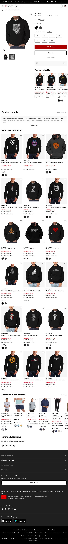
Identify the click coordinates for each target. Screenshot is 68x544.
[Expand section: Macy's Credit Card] (34, 460)
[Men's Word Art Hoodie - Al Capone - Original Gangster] (56, 319)
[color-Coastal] (18, 425)
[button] (6, 10)
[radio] (59, 100)
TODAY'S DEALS (7, 1)
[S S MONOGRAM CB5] (7, 405)
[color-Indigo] (56, 431)
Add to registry (50, 57)
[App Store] (6, 521)
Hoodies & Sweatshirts (15, 10)
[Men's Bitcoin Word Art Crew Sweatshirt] (11, 364)
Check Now (21, 498)
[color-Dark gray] (47, 172)
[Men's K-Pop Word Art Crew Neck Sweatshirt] (11, 191)
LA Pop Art (38, 13)
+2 (61, 431)
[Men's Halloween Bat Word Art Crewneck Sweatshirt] (56, 364)
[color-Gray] (50, 259)
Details (42, 19)
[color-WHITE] (3, 429)
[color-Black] (59, 100)
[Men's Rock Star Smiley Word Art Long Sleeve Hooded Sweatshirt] (63, 79)
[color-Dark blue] (41, 429)
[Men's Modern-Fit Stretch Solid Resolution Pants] (57, 405)
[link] (40, 92)
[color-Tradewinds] (28, 427)
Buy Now (50, 52)
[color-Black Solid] (53, 431)
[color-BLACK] (6, 429)
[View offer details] (51, 63)
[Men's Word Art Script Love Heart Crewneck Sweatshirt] (11, 146)
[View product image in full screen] (4, 50)
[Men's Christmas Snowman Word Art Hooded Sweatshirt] (11, 319)
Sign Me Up (34, 482)
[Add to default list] (43, 75)
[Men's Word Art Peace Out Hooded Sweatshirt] (33, 274)
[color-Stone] (59, 431)
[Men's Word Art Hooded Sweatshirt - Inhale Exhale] (11, 233)
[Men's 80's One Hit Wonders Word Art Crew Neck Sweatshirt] (51, 79)
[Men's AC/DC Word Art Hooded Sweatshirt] (33, 233)
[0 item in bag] (65, 6)
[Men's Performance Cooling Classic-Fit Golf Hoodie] (32, 405)
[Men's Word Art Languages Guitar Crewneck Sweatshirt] (11, 274)
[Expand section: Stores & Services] (34, 465)
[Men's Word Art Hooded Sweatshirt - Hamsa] (33, 319)
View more (34, 125)
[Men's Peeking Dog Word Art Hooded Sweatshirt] (56, 274)
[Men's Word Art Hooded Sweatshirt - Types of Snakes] (33, 191)
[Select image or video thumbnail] (5, 57)
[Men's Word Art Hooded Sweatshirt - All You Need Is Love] (56, 233)
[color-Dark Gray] (62, 100)
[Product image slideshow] (17, 32)
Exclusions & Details (13, 498)
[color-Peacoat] (31, 427)
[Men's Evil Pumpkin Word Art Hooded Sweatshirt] (56, 146)
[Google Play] (20, 521)
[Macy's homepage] (2, 10)
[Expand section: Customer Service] (34, 455)
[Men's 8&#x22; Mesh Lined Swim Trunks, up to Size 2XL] (19, 405)
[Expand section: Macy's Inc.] (34, 469)
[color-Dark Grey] (50, 217)
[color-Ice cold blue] (15, 425)
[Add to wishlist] (30, 14)
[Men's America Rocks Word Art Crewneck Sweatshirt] (33, 364)
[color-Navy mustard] (21, 425)
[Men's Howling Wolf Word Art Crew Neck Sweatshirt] (40, 79)
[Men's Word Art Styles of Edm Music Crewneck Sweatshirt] (33, 146)
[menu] (2, 6)
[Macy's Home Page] (9, 6)
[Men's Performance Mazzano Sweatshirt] (45, 405)
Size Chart (49, 31)
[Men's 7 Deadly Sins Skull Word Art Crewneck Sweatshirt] (56, 191)
